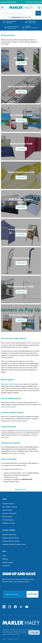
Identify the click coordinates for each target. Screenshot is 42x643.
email (16, 477)
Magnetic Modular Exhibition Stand (14, 544)
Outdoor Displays (8, 520)
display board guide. (18, 453)
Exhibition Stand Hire (9, 534)
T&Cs (4, 639)
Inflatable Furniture (8, 523)
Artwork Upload (7, 562)
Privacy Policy (13, 639)
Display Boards (7, 516)
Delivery (5, 559)
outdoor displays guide (19, 421)
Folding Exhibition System (10, 541)
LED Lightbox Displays (9, 507)
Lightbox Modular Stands (10, 538)
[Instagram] (9, 607)
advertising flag (21, 431)
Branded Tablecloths (9, 513)
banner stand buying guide (13, 384)
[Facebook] (15, 607)
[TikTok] (21, 607)
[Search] (38, 13)
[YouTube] (26, 607)
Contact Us (6, 565)
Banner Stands (7, 510)
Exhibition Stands (8, 503)
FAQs (4, 556)
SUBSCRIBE (32, 594)
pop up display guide (8, 407)
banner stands (31, 343)
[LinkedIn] (3, 607)
